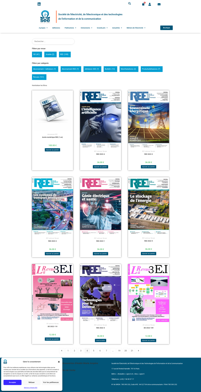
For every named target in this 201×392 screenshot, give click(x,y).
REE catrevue (98, 151)
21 (132, 350)
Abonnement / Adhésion (44, 69)
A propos (42, 28)
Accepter (12, 382)
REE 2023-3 (148, 154)
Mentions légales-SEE (30, 388)
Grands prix (101, 28)
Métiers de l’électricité (135, 28)
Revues (38, 77)
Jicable (49, 54)
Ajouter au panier (52, 150)
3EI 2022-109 (148, 328)
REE (64, 54)
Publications (69, 28)
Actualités (116, 28)
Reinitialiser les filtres (39, 85)
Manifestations (128, 69)
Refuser (32, 382)
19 (119, 350)
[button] (59, 362)
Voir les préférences (51, 382)
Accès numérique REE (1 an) (52, 137)
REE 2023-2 (52, 241)
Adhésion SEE (92, 69)
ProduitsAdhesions (151, 69)
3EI (36, 54)
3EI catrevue (50, 323)
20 (125, 350)
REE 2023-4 (100, 154)
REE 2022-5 (148, 241)
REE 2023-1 (100, 241)
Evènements (85, 28)
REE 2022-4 (100, 328)
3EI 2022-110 (52, 326)
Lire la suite (100, 340)
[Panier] (143, 4)
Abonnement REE (70, 69)
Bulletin (110, 69)
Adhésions (56, 28)
